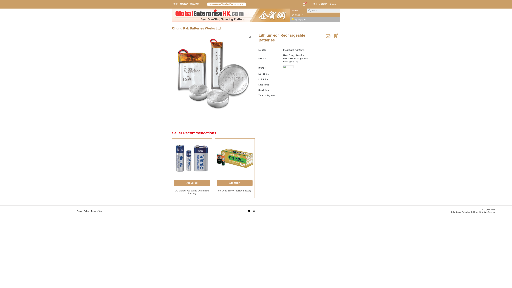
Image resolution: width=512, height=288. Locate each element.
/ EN (334, 4)
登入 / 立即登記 (320, 4)
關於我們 (184, 4)
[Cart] (304, 4)
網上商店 (299, 19)
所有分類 (296, 15)
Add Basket (192, 183)
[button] (295, 11)
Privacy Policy (83, 211)
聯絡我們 (194, 4)
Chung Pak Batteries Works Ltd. (197, 28)
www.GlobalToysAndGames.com (225, 4)
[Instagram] (254, 211)
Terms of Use (96, 211)
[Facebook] (249, 211)
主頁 (175, 4)
